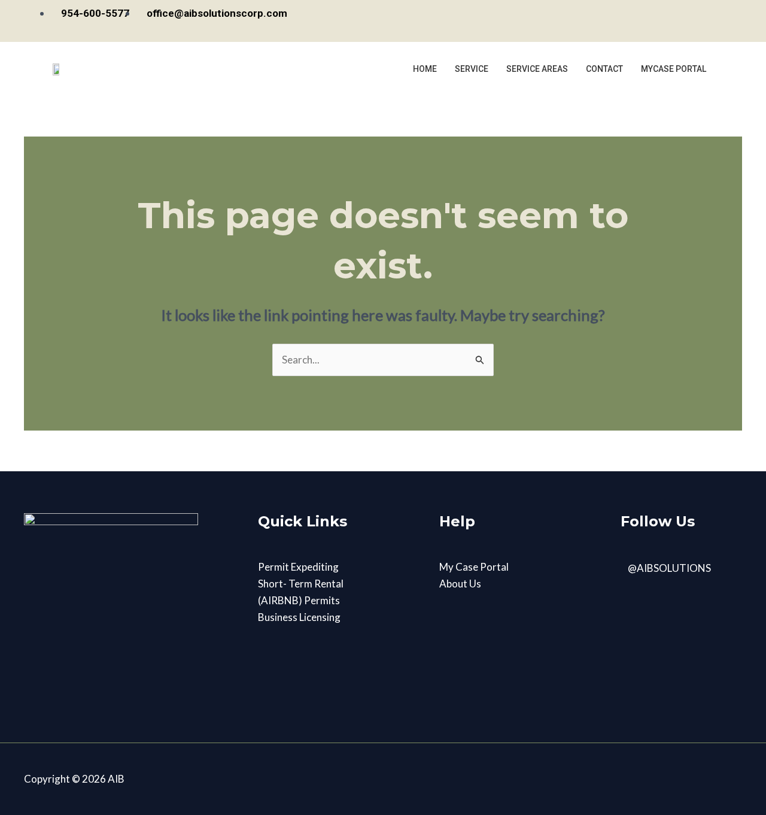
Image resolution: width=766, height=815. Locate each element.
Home (425, 69)
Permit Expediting (298, 566)
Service (471, 69)
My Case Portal (474, 566)
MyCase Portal (673, 69)
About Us (460, 583)
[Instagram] (703, 21)
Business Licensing (299, 617)
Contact (604, 69)
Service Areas (537, 69)
